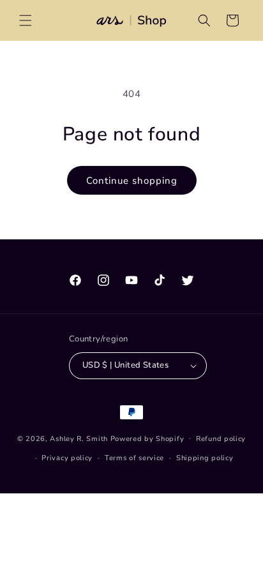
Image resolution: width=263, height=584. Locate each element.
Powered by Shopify (147, 438)
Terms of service (134, 458)
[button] (25, 20)
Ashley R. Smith (79, 438)
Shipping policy (205, 458)
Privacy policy (67, 458)
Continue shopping (131, 180)
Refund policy (221, 439)
